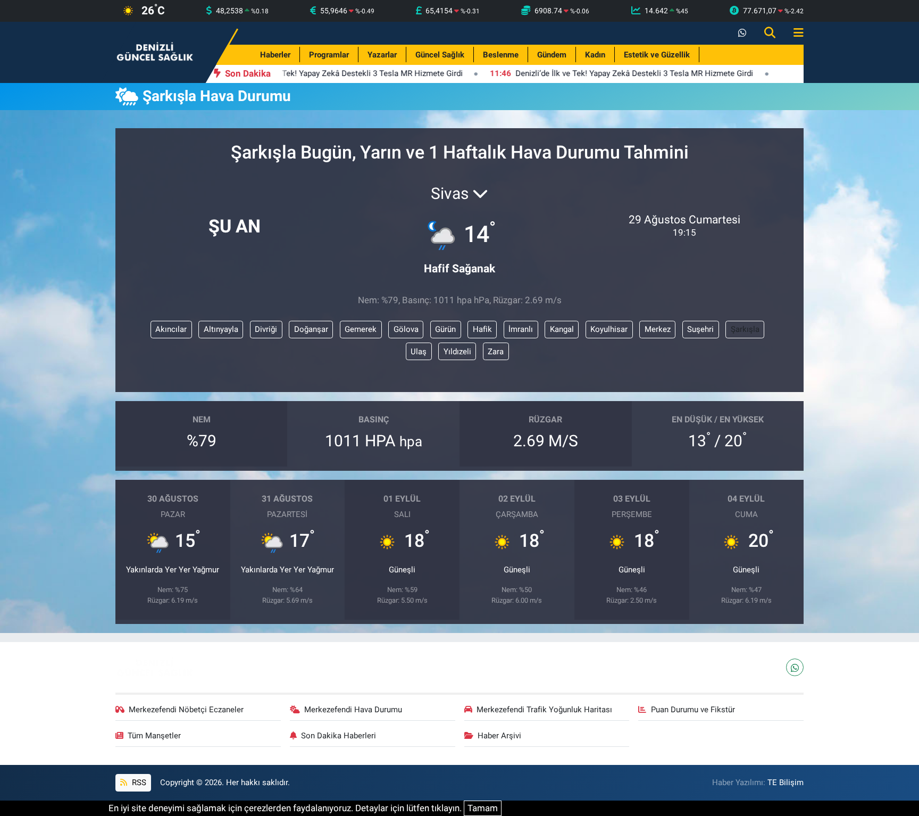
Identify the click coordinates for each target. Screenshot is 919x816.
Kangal (562, 329)
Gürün (445, 329)
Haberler (275, 55)
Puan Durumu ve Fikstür (693, 709)
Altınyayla (221, 329)
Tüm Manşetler (154, 735)
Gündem (551, 55)
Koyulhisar (609, 329)
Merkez (658, 329)
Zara (496, 351)
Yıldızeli (457, 351)
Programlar (329, 55)
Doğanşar (311, 329)
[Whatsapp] (795, 667)
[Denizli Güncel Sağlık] (155, 51)
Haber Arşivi (499, 735)
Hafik (482, 329)
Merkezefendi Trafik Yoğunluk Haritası (544, 709)
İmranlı (520, 329)
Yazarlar (382, 55)
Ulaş (419, 351)
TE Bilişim (785, 782)
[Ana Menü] (794, 33)
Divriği (266, 329)
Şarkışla (745, 329)
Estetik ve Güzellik (657, 55)
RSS (138, 782)
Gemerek (361, 329)
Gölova (406, 329)
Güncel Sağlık (439, 55)
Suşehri (700, 329)
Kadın (595, 55)
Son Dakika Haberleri (338, 735)
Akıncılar (171, 329)
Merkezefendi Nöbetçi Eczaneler (186, 709)
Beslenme (501, 55)
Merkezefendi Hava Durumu (353, 709)
